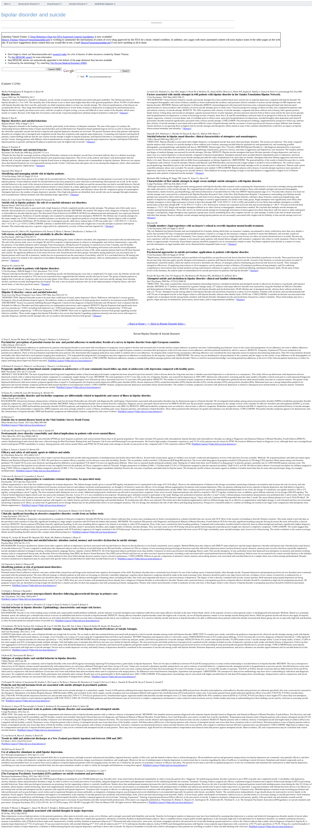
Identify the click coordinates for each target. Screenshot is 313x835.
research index (60, 54)
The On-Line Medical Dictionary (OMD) (68, 63)
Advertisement (156, 23)
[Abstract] (123, 113)
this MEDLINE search (22, 57)
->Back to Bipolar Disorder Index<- (167, 323)
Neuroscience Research (27, 4)
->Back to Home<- (137, 323)
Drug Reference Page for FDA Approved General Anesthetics (62, 36)
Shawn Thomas (10, 39)
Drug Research (53, 4)
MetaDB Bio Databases (104, 4)
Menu (6, 4)
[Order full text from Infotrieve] (78, 360)
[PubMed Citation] (56, 360)
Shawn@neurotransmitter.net (34, 39)
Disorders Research (77, 4)
